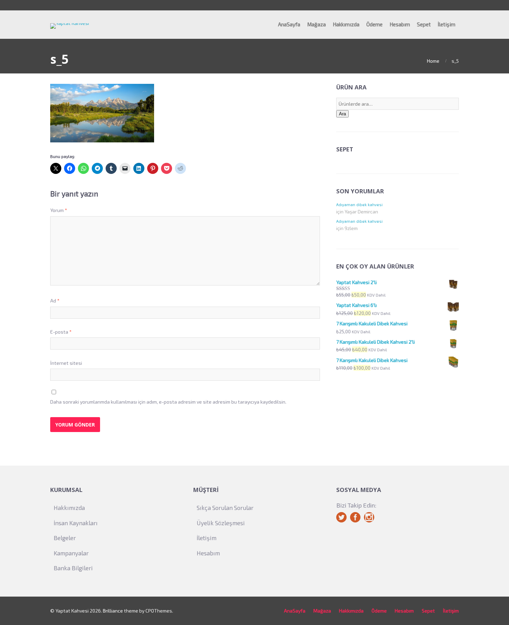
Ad (55, 300)
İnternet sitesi (66, 363)
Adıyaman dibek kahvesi (359, 204)
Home (433, 61)
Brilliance (113, 611)
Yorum (58, 210)
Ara (342, 113)
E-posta (61, 332)
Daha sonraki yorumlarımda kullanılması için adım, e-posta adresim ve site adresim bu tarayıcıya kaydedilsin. (168, 402)
